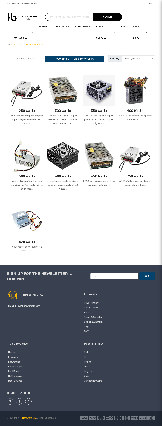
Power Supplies (101, 32)
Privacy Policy (91, 303)
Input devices (15, 381)
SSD (123, 27)
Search (107, 17)
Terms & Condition (93, 317)
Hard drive (136, 32)
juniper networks (93, 381)
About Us (88, 312)
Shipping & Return (93, 322)
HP (85, 357)
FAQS (87, 331)
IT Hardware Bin (28, 418)
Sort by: (115, 58)
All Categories (20, 32)
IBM (86, 366)
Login (149, 3)
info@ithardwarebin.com (27, 306)
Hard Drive (13, 371)
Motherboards (15, 376)
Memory (42, 27)
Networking (82, 27)
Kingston (88, 371)
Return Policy (91, 307)
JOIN (147, 276)
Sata (86, 376)
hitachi (87, 361)
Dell (86, 352)
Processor (61, 27)
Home (10, 44)
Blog (86, 326)
